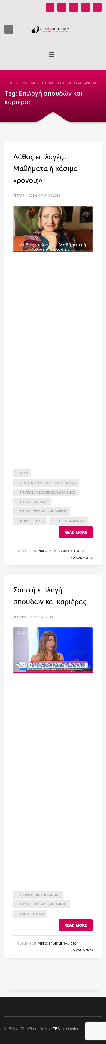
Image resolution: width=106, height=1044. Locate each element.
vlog (24, 473)
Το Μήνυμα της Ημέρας (67, 551)
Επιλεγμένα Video (63, 943)
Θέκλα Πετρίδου (32, 521)
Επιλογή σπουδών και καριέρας (43, 511)
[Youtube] (50, 7)
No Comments (81, 557)
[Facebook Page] (73, 7)
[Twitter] (85, 7)
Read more (75, 532)
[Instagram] (61, 7)
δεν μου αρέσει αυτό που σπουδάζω (48, 483)
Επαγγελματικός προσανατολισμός (47, 492)
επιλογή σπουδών (34, 502)
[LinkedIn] (97, 7)
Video (42, 551)
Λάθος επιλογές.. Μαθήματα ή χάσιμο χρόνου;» (45, 168)
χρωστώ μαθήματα (70, 521)
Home (9, 83)
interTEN (52, 1029)
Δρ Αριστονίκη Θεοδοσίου (40, 895)
